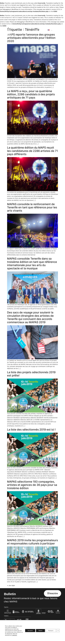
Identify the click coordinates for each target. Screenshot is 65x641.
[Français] (49, 30)
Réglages (50, 630)
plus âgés (11, 585)
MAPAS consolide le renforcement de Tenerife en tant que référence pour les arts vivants (32, 207)
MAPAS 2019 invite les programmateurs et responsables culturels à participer (32, 542)
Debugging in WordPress (10, 9)
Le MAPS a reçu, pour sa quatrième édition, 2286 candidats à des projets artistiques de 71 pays (31, 94)
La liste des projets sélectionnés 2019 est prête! (31, 374)
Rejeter (40, 630)
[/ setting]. (14, 635)
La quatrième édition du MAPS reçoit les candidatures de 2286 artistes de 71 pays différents (32, 151)
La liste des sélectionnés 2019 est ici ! (31, 429)
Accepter (30, 630)
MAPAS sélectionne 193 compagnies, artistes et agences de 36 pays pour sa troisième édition (32, 485)
